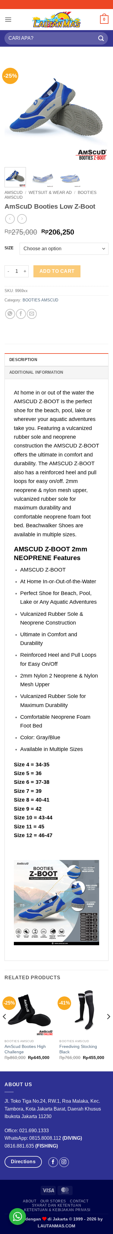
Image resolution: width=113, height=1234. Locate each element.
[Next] (98, 110)
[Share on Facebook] (21, 314)
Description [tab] (23, 359)
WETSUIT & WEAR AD (50, 192)
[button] (8, 19)
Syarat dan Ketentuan (56, 1205)
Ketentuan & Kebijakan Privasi (57, 1210)
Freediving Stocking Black (78, 1049)
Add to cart (57, 271)
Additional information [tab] (36, 372)
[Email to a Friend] (32, 314)
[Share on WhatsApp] (10, 314)
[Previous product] (22, 218)
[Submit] (101, 38)
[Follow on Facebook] (53, 1162)
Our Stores (53, 1201)
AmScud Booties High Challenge (25, 1049)
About (29, 1201)
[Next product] (9, 218)
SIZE (9, 248)
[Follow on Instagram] (64, 1162)
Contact (79, 1201)
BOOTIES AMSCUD (40, 300)
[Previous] (14, 110)
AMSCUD (14, 192)
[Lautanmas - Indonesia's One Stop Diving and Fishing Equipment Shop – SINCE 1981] (57, 19)
